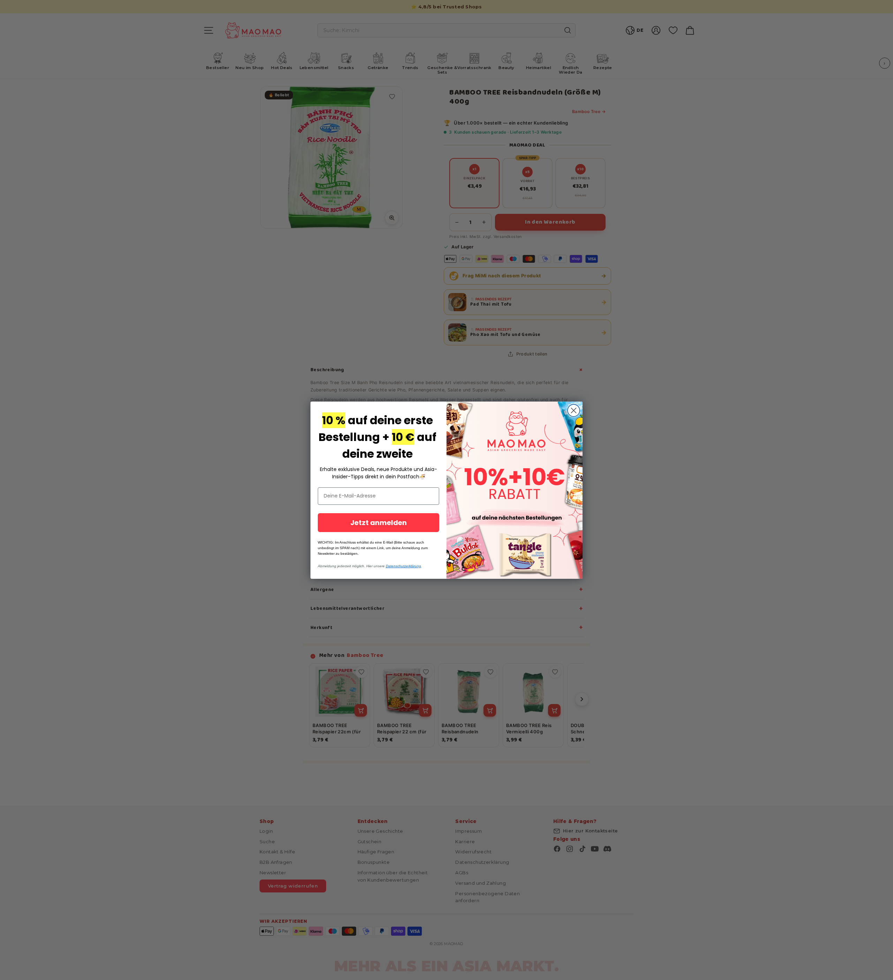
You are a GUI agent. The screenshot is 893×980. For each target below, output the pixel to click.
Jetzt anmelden (378, 523)
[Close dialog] (574, 410)
